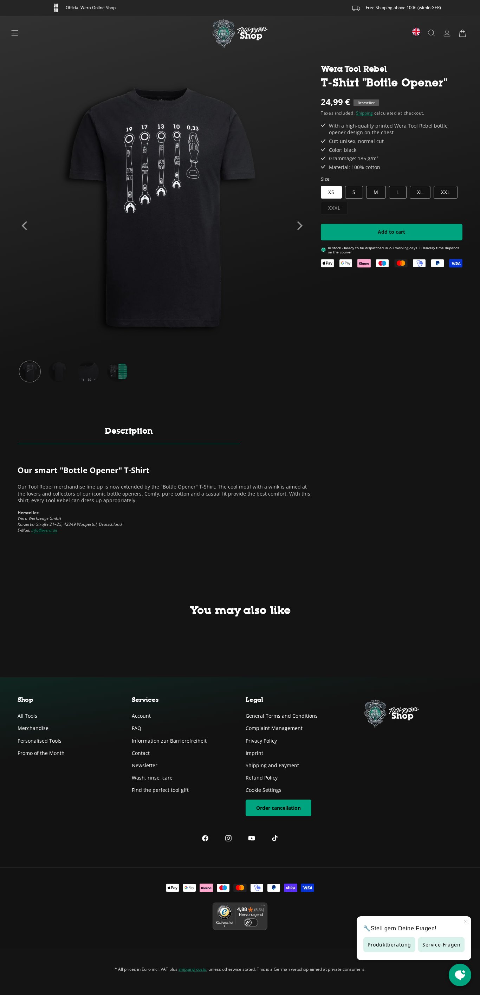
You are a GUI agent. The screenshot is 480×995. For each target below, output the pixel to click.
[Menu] (14, 33)
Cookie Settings (263, 790)
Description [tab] (129, 430)
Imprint (254, 752)
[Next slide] (299, 225)
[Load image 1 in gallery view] (29, 371)
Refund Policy (262, 777)
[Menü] (263, 907)
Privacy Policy (261, 740)
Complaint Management (274, 728)
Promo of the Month (41, 752)
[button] (462, 33)
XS (331, 191)
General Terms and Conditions (282, 715)
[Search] (431, 33)
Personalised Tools (39, 740)
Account (141, 715)
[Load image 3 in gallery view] (88, 371)
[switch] (251, 922)
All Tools (27, 715)
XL (420, 191)
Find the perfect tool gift (160, 790)
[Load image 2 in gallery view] (59, 371)
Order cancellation (278, 807)
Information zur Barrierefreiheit (169, 740)
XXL (445, 191)
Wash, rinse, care (152, 777)
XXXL (338, 209)
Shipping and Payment (272, 765)
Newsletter (144, 765)
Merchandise (33, 728)
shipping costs (192, 969)
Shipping (364, 113)
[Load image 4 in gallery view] (117, 371)
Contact (141, 752)
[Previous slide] (25, 225)
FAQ (136, 728)
